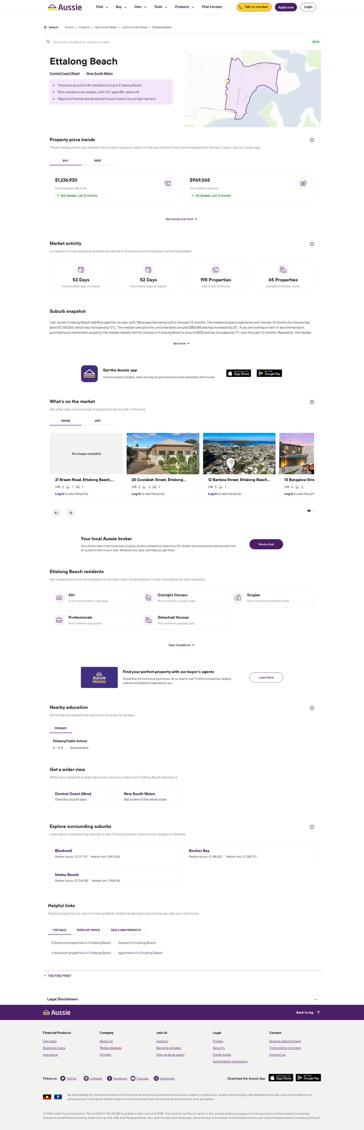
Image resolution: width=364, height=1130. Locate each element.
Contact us (277, 1054)
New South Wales (106, 27)
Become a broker (168, 1048)
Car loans (50, 1041)
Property (84, 27)
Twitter (71, 1078)
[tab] (65, 161)
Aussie (69, 27)
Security (219, 1048)
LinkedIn (96, 1078)
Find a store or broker (285, 1048)
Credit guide (222, 1054)
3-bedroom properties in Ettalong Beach (81, 943)
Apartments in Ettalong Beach (140, 953)
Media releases (111, 1048)
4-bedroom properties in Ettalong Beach (81, 953)
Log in (60, 494)
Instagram (167, 1078)
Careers (162, 1041)
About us (106, 1041)
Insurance (50, 1054)
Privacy (218, 1041)
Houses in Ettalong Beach (137, 943)
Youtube (142, 1078)
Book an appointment (285, 1041)
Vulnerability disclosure (230, 1061)
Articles (105, 1054)
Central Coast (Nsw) (134, 27)
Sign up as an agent (170, 1054)
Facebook (120, 1078)
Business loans (54, 1048)
